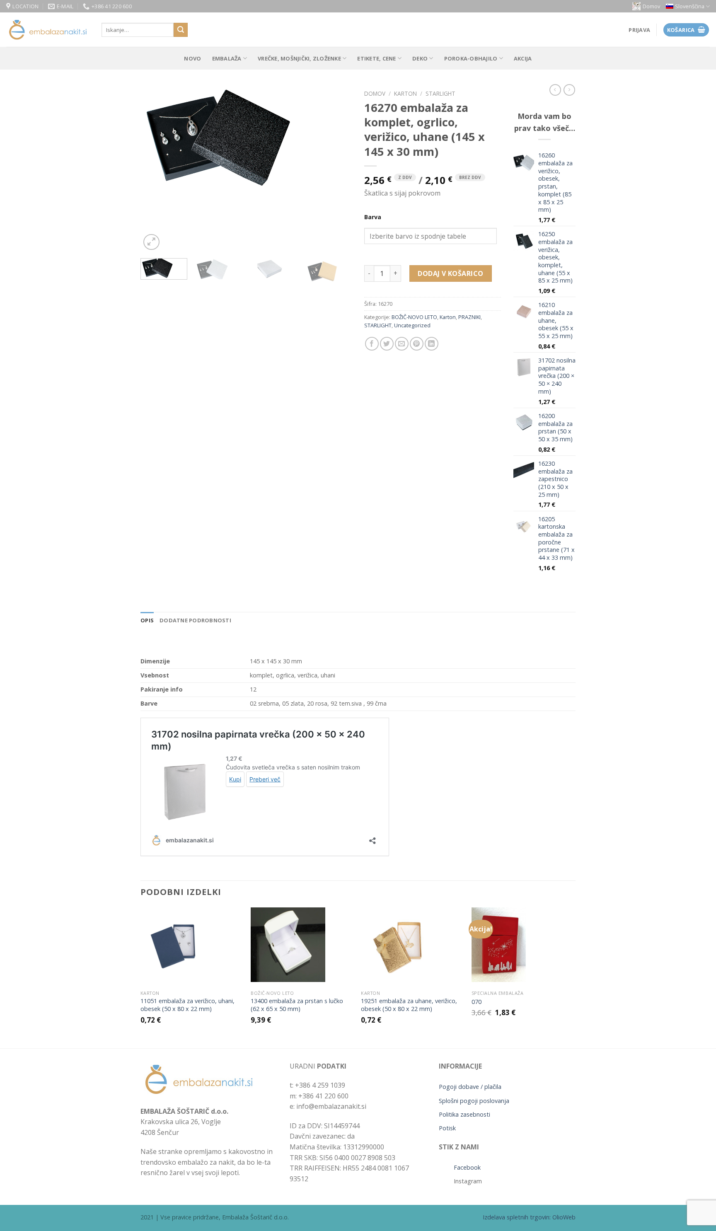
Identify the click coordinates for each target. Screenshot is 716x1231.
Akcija (523, 58)
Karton (405, 93)
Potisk (447, 1128)
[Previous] (155, 169)
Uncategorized (412, 325)
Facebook (467, 1167)
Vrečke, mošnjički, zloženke (299, 58)
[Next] (337, 169)
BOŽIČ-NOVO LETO (414, 317)
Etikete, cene (376, 58)
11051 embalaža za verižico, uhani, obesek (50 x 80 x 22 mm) (187, 1005)
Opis (147, 620)
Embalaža (227, 58)
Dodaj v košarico (451, 273)
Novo (192, 58)
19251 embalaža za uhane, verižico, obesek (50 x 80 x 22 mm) (409, 1005)
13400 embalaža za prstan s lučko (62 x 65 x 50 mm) (297, 1005)
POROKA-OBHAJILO (471, 58)
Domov (651, 6)
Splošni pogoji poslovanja (474, 1101)
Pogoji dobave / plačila (470, 1087)
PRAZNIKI (469, 317)
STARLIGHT (440, 93)
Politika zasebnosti (464, 1114)
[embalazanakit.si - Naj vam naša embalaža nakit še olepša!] (47, 30)
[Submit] (181, 30)
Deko (420, 58)
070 (476, 1002)
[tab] (147, 620)
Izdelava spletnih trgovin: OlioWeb (529, 1217)
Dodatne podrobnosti (195, 620)
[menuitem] (688, 6)
